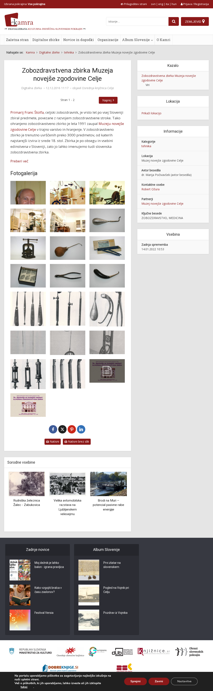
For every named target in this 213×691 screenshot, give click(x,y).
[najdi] (173, 21)
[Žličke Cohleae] (28, 309)
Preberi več (19, 161)
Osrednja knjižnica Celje (98, 88)
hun (174, 4)
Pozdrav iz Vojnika (115, 612)
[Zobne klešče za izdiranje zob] (107, 309)
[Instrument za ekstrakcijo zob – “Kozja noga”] (107, 276)
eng (160, 4)
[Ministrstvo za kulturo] (30, 651)
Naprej (106, 100)
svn (153, 4)
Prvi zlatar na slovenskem (112, 565)
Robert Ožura (150, 189)
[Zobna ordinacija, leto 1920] (107, 192)
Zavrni (159, 681)
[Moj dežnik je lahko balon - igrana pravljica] (20, 570)
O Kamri (163, 39)
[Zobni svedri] (28, 276)
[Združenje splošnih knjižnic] (124, 668)
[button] (116, 500)
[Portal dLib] (122, 652)
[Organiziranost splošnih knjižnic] (70, 652)
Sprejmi (135, 681)
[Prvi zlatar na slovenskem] (88, 570)
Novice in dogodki (78, 39)
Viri (148, 85)
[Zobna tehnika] (67, 220)
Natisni (54, 441)
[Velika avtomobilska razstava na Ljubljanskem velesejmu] (58, 484)
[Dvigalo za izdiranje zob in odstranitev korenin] (107, 220)
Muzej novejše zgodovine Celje (162, 203)
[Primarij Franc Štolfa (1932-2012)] (28, 192)
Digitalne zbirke (45, 39)
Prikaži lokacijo (151, 113)
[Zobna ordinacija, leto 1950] (28, 220)
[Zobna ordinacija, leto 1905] (67, 192)
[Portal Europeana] (97, 651)
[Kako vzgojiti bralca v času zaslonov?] (20, 595)
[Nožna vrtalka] (67, 343)
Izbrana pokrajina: (24, 4)
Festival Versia (44, 612)
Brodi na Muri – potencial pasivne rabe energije (99, 505)
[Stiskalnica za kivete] (28, 248)
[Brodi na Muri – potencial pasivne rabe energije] (99, 484)
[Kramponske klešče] (67, 276)
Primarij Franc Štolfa (27, 112)
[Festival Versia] (20, 620)
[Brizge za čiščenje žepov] (28, 374)
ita (167, 4)
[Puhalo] (67, 248)
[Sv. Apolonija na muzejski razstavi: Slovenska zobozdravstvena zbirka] (28, 405)
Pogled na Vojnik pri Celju (116, 590)
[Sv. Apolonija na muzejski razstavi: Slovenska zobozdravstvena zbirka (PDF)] (107, 371)
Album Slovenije (136, 39)
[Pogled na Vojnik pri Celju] (88, 595)
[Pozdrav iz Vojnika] (88, 620)
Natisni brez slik (78, 441)
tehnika (146, 146)
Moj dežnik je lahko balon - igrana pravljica (49, 565)
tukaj (24, 687)
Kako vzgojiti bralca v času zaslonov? (48, 590)
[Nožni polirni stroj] (107, 342)
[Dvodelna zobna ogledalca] (67, 309)
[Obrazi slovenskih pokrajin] (189, 652)
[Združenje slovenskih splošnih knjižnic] (153, 652)
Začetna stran (17, 39)
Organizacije (108, 39)
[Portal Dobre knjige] (60, 668)
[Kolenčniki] (67, 373)
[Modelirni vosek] (107, 248)
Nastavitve (184, 681)
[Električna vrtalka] (28, 342)
